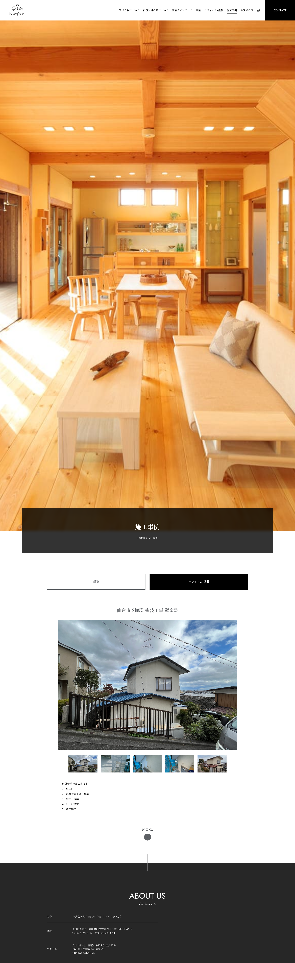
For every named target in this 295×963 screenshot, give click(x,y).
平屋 (198, 10)
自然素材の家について (155, 10)
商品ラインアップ (182, 10)
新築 (96, 581)
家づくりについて (129, 10)
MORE (147, 829)
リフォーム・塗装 (213, 10)
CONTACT (280, 10)
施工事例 (232, 10)
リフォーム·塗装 (198, 581)
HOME (141, 537)
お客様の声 (246, 10)
